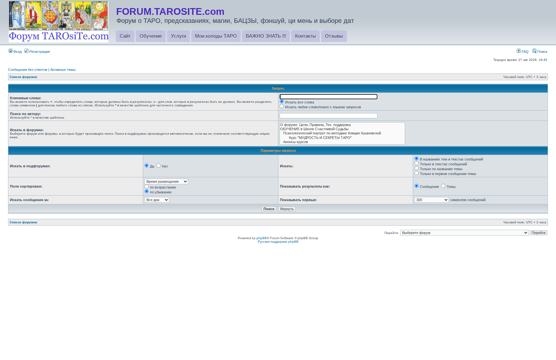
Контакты (305, 36)
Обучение (151, 36)
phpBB (261, 238)
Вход (17, 52)
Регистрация (39, 52)
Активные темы (63, 70)
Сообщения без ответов (27, 70)
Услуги (178, 36)
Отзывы (334, 36)
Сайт (125, 36)
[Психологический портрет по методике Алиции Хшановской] (342, 133)
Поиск (541, 52)
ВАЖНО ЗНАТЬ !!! (266, 36)
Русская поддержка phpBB (278, 241)
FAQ (525, 52)
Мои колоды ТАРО (216, 36)
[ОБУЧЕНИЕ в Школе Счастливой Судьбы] (342, 129)
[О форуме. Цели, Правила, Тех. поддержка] (342, 125)
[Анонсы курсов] (342, 142)
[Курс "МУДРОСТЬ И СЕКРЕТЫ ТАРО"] (342, 138)
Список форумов (23, 77)
